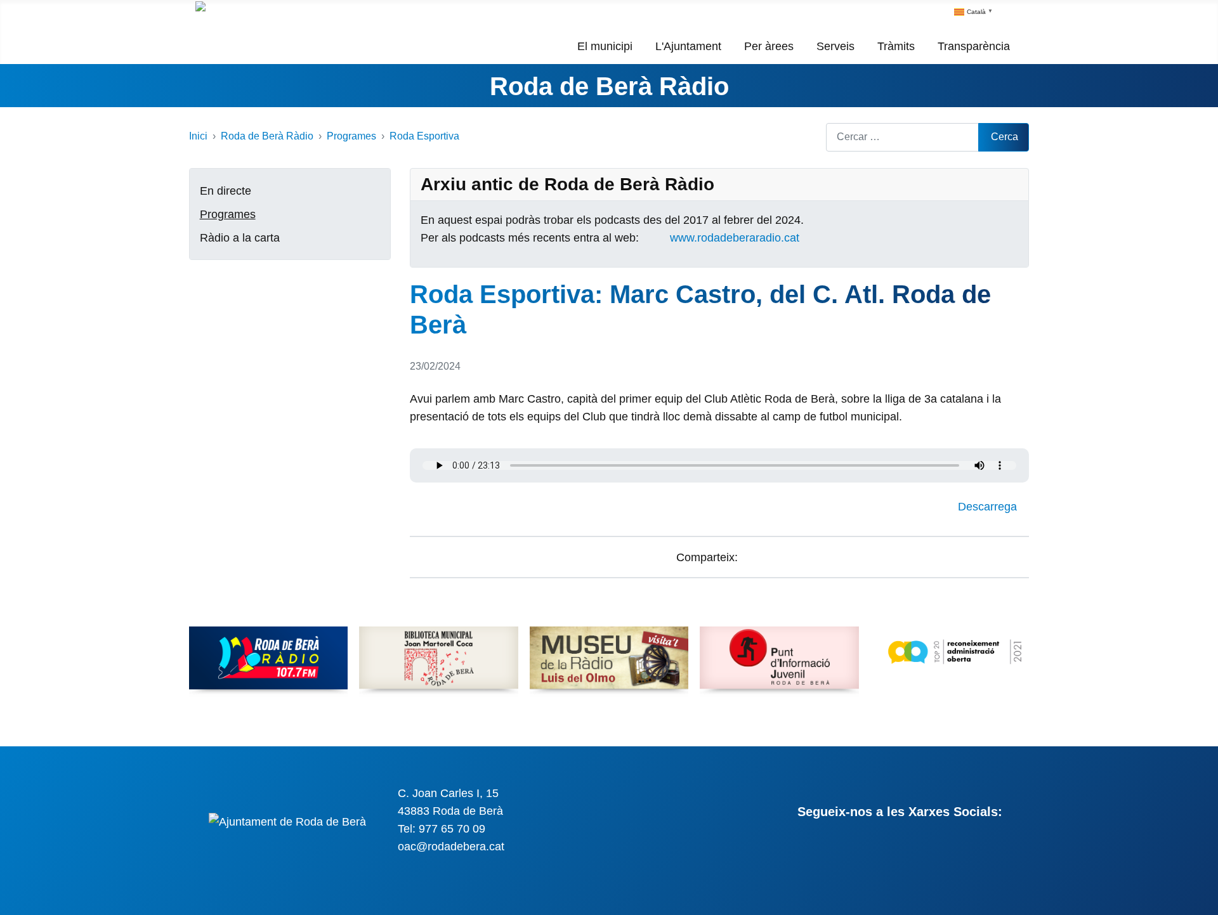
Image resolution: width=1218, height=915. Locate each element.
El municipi (604, 46)
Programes (228, 214)
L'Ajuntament (688, 46)
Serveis (835, 46)
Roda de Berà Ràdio (609, 86)
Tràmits (896, 46)
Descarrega (989, 506)
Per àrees (769, 46)
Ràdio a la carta (240, 237)
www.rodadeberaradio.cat (734, 237)
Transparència (974, 46)
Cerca (1004, 136)
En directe (225, 191)
